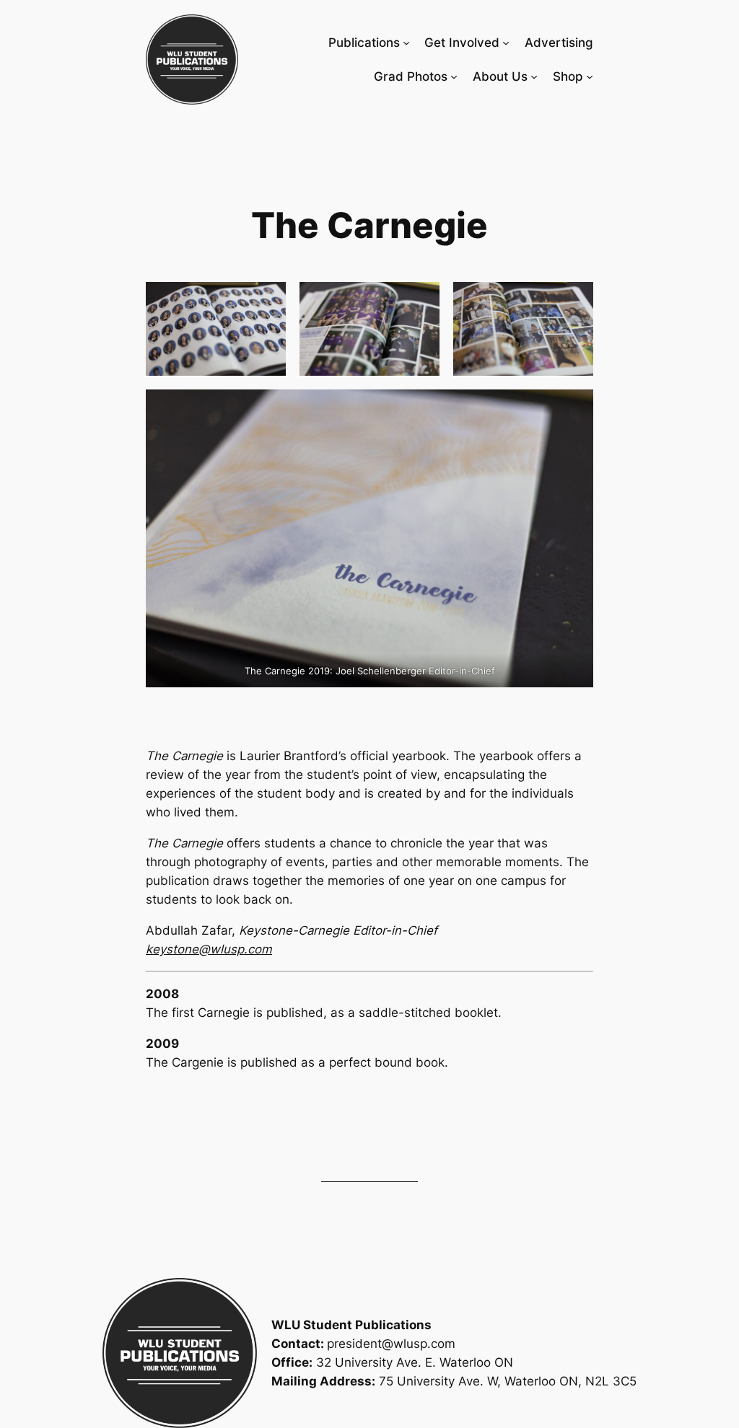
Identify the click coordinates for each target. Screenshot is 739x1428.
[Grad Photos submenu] (454, 76)
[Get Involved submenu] (506, 42)
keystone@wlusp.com (209, 949)
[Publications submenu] (406, 42)
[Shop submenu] (589, 76)
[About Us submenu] (534, 76)
